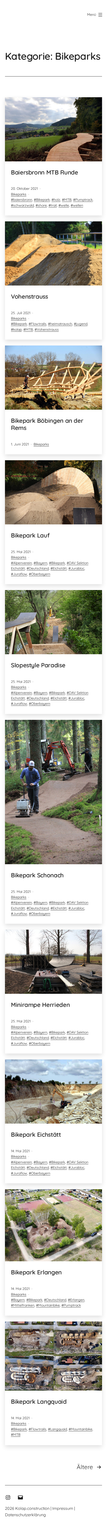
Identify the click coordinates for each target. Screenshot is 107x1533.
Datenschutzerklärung (25, 1514)
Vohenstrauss (29, 296)
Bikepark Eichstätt (36, 1134)
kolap (17, 329)
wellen (78, 205)
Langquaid (58, 1429)
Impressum (62, 1508)
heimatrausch (61, 324)
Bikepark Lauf (30, 535)
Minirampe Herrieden (40, 1004)
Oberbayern (40, 574)
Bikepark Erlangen (36, 1272)
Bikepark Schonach (37, 875)
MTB (67, 199)
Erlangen (77, 1300)
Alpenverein (22, 563)
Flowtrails (38, 324)
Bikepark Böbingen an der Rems (47, 424)
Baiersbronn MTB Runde (44, 172)
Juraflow (20, 574)
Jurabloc (77, 568)
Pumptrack (84, 199)
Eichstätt (60, 568)
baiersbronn (22, 199)
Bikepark (43, 199)
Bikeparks (18, 194)
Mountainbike (49, 1305)
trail (54, 205)
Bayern (41, 563)
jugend (81, 324)
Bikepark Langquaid (39, 1401)
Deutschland (39, 568)
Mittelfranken (23, 1305)
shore (42, 205)
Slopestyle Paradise (38, 665)
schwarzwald (23, 205)
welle (65, 205)
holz (57, 199)
